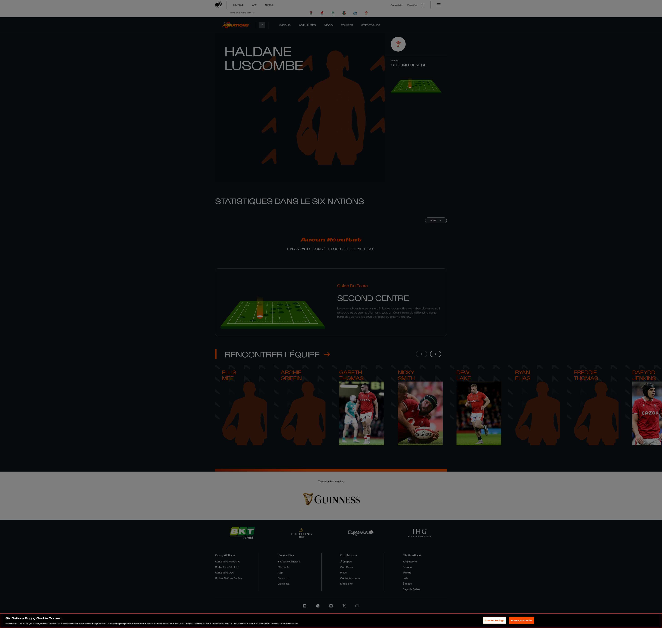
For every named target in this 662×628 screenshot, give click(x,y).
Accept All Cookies (521, 620)
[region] (331, 620)
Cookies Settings (494, 620)
